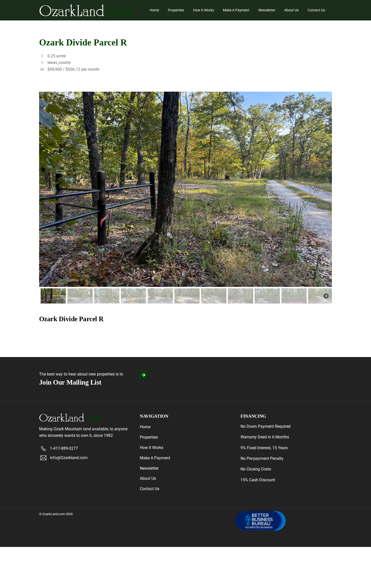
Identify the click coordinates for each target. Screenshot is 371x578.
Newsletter (266, 10)
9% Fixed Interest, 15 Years (264, 447)
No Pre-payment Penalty (262, 458)
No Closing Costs (256, 469)
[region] (185, 198)
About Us (291, 10)
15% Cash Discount (258, 480)
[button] (53, 296)
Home (154, 10)
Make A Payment (236, 10)
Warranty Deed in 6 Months (265, 437)
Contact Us (316, 10)
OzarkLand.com (53, 514)
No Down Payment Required (265, 426)
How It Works (203, 10)
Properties (176, 10)
